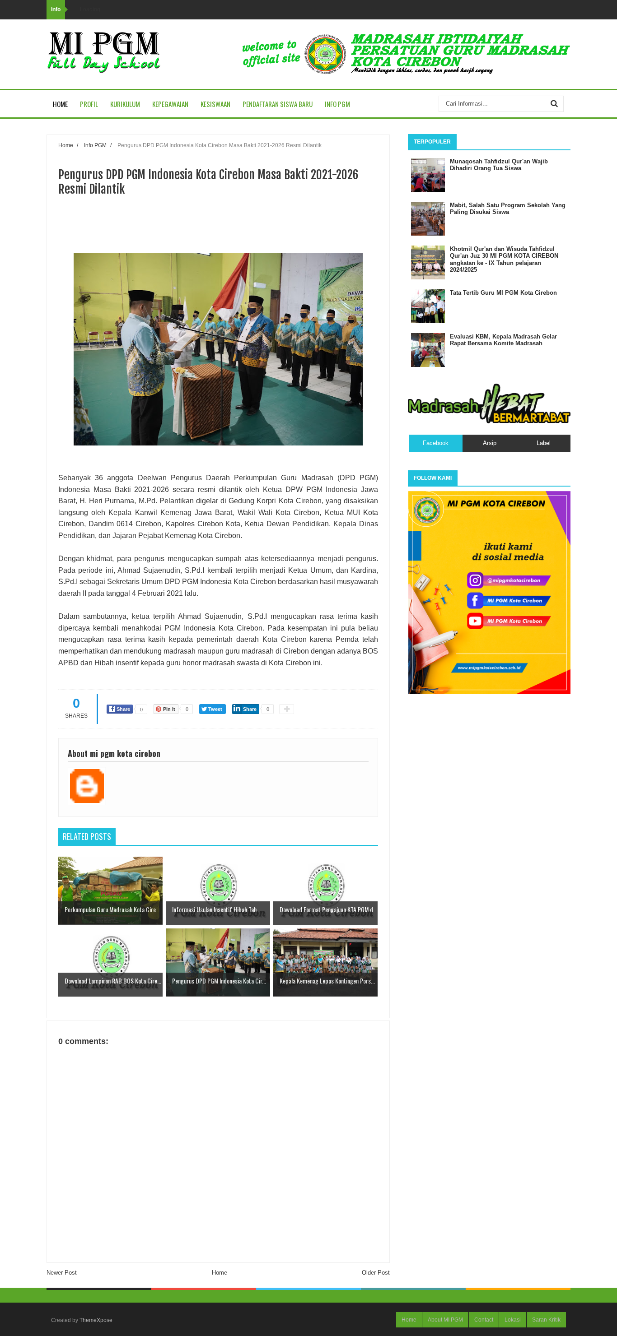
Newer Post (62, 1272)
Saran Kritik (546, 1320)
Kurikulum (125, 104)
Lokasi (513, 1320)
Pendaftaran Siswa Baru (278, 104)
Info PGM (337, 104)
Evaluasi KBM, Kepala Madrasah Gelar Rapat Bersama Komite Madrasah (503, 340)
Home (60, 104)
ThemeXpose (95, 1320)
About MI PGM (445, 1320)
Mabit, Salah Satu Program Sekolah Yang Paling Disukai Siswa (508, 209)
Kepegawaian (170, 104)
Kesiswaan (215, 104)
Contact (483, 1320)
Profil (89, 104)
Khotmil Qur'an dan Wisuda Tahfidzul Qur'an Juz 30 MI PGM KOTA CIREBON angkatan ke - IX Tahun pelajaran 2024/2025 (504, 260)
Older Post (376, 1272)
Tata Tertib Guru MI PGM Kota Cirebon (503, 292)
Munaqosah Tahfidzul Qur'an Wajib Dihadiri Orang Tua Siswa (499, 165)
